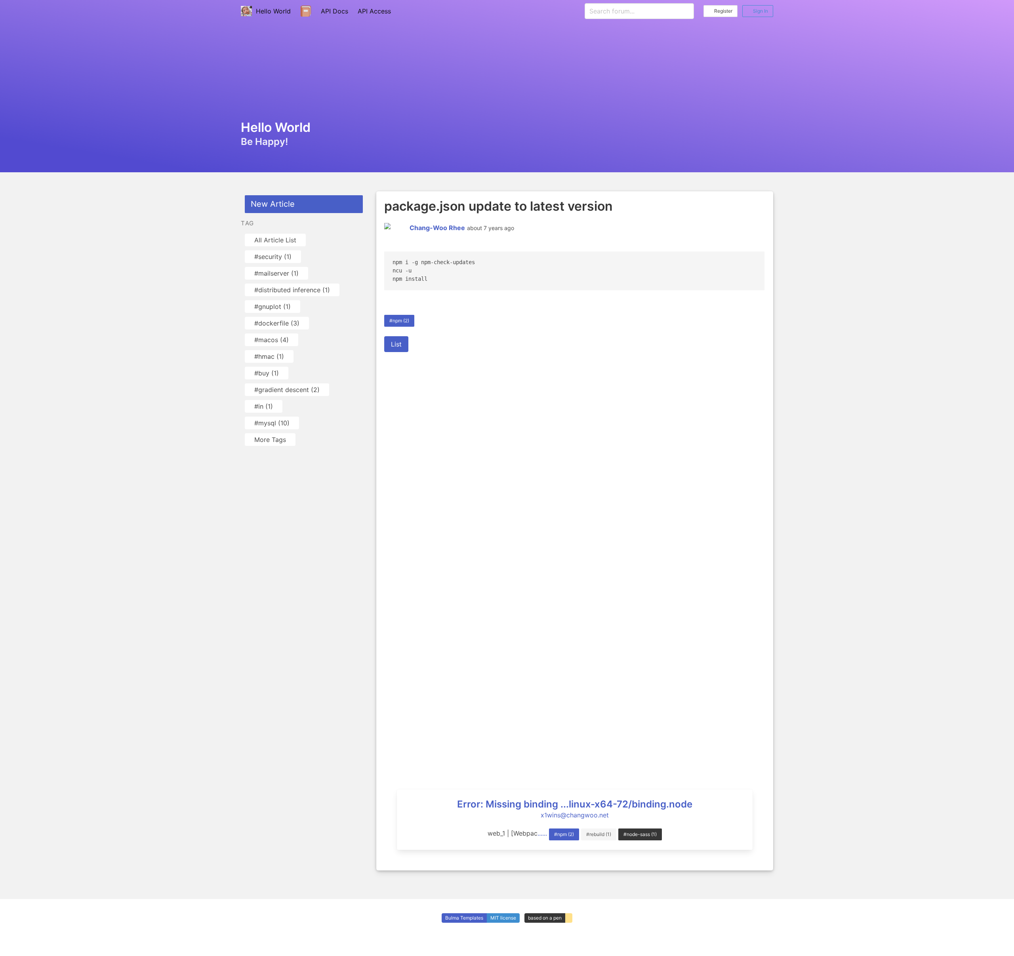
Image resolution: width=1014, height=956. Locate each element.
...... (542, 833)
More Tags (270, 440)
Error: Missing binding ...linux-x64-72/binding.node (574, 804)
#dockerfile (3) (276, 323)
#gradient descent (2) (287, 390)
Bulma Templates (464, 918)
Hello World (271, 11)
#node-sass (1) (640, 834)
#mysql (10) (272, 423)
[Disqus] (574, 461)
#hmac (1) (269, 356)
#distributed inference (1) (292, 290)
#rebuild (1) (598, 834)
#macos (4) (271, 340)
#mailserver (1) (276, 273)
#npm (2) (399, 321)
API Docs (334, 11)
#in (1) (263, 406)
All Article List (275, 240)
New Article (273, 204)
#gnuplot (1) (272, 306)
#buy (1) (266, 373)
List (396, 344)
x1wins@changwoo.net (575, 815)
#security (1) (273, 257)
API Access (374, 11)
